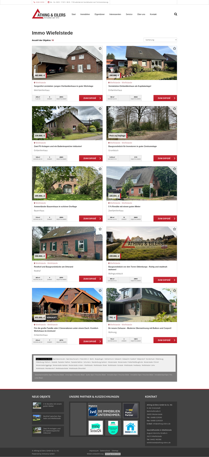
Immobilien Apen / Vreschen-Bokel (141, 375)
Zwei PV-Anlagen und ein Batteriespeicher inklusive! (58, 146)
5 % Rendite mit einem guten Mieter (124, 207)
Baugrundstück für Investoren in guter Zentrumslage (132, 146)
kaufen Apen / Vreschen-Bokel (96, 375)
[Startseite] (49, 13)
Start (74, 14)
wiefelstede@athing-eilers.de (159, 442)
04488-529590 (40, 2)
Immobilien (85, 14)
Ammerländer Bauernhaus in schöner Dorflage (55, 207)
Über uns (141, 14)
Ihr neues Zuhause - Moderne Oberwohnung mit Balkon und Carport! (139, 328)
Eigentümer (100, 14)
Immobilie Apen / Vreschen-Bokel (118, 375)
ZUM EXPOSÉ (89, 98)
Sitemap (115, 451)
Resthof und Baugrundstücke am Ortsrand (53, 267)
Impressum (94, 451)
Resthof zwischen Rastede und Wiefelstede (52, 417)
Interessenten (115, 14)
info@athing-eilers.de (161, 424)
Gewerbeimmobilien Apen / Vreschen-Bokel (49, 375)
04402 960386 (155, 439)
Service (129, 14)
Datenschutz (105, 451)
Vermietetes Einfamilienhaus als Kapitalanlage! (129, 86)
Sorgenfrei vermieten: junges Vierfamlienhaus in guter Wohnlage (63, 86)
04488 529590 (156, 417)
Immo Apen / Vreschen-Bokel (75, 375)
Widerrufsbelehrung (95, 454)
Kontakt (153, 14)
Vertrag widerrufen (113, 454)
